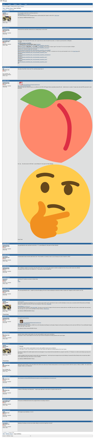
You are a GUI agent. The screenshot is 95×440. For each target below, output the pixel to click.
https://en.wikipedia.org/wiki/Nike (24, 43)
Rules (20, 4)
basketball (41, 46)
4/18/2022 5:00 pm (6, 243)
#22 (91, 27)
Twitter (19, 281)
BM (3, 68)
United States (75, 51)
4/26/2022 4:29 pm (6, 421)
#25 (91, 80)
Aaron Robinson (21, 306)
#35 (91, 362)
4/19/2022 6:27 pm (6, 277)
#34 (91, 343)
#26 (91, 243)
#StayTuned (56, 15)
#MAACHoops (46, 308)
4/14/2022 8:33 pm (6, 27)
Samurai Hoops (21, 14)
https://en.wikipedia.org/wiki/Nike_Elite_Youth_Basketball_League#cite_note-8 (32, 59)
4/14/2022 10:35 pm (6, 39)
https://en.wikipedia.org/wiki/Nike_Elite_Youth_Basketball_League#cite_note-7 (32, 57)
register (22, 6)
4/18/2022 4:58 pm (6, 80)
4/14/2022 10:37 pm (6, 67)
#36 (91, 376)
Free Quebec (5, 256)
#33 (91, 332)
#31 (91, 299)
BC (3, 378)
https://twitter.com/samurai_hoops (24, 85)
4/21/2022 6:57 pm (6, 343)
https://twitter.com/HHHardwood (24, 323)
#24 (91, 67)
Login (26, 4)
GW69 (4, 411)
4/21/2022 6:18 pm (6, 299)
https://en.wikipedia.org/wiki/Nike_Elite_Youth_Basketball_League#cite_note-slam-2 (33, 45)
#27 (91, 254)
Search (9, 4)
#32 (91, 316)
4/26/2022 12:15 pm (6, 387)
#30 (91, 288)
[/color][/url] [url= (31, 84)
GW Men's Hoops (9, 8)
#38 (91, 398)
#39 (91, 410)
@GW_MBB (35, 307)
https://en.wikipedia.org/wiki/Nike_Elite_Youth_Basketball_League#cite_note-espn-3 (33, 47)
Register (15, 4)
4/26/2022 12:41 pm (6, 398)
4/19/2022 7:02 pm (6, 288)
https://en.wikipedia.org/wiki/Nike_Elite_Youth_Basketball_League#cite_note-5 (32, 52)
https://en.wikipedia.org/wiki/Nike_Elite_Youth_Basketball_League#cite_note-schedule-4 (34, 50)
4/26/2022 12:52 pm (6, 410)
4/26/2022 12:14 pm (6, 376)
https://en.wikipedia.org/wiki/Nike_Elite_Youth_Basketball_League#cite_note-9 (32, 61)
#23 (91, 39)
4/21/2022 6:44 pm (6, 316)
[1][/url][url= (38, 44)
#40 (91, 421)
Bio (18, 280)
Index (4, 4)
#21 (91, 11)
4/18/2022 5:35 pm (6, 266)
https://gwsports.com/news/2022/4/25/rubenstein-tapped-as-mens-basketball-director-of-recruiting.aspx (37, 378)
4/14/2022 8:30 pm (6, 11)
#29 (91, 277)
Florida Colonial (6, 29)
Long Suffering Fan (6, 40)
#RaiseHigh (49, 304)
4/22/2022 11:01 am (6, 362)
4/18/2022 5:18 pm (6, 254)
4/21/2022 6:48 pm (6, 332)
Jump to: (4, 435)
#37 (91, 387)
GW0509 (4, 13)
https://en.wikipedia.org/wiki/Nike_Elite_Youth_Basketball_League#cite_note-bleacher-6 (34, 54)
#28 (91, 266)
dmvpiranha (5, 279)
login (19, 6)
